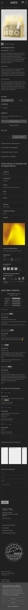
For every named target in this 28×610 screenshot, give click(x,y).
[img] (4, 317)
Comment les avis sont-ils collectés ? (11, 442)
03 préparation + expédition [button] (8, 156)
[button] (2, 3)
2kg (7, 100)
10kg (20, 100)
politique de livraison (7, 530)
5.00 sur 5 (18, 293)
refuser (13, 602)
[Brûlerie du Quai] (14, 2)
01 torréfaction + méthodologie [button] (9, 147)
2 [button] (13, 437)
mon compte (5, 528)
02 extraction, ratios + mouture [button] (9, 152)
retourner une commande (8, 532)
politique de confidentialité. (12, 595)
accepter (13, 598)
